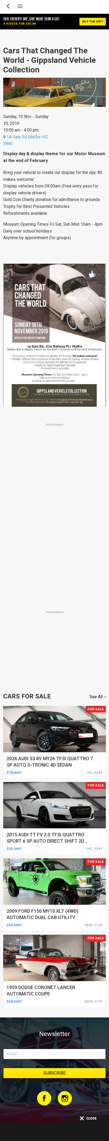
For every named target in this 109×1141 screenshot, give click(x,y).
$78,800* (14, 772)
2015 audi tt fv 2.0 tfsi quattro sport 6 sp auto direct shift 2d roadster (45, 841)
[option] (54, 334)
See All (96, 696)
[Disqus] (54, 535)
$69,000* (14, 925)
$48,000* (14, 1001)
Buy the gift (92, 21)
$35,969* (14, 848)
